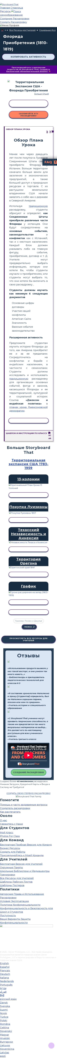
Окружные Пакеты (11, 867)
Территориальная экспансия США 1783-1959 (28, 464)
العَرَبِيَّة (3, 992)
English (4, 963)
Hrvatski (5, 1038)
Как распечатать (10, 811)
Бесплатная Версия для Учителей (21, 864)
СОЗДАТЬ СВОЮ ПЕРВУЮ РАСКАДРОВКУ (28, 793)
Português (6, 984)
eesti (3, 1056)
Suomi (4, 1009)
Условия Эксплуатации (14, 901)
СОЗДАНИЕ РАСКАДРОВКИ (28, 772)
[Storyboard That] (9, 4)
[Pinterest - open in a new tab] (1, 948)
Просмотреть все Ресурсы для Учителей (28, 639)
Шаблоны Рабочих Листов (16, 881)
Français (5, 970)
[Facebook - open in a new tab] (1, 935)
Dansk (4, 1002)
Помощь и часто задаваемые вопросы (23, 804)
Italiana (4, 977)
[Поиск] (16, 11)
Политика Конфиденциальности (20, 904)
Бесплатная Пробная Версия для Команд (26, 844)
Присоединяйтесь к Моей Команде (22, 855)
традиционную (38, 206)
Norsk (3, 1013)
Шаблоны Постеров (12, 885)
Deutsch (5, 974)
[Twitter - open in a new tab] (1, 944)
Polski (3, 1020)
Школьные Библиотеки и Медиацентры (25, 871)
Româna (5, 1024)
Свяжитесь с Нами (11, 824)
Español (5, 967)
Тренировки (7, 874)
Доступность (8, 915)
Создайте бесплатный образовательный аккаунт (28, 70)
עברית (3, 988)
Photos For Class (10, 836)
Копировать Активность (28, 57)
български (6, 1041)
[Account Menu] (9, 25)
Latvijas (4, 1052)
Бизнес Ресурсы (10, 848)
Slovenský (6, 1031)
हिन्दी (2, 995)
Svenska (5, 1006)
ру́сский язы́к (8, 999)
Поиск (28, 627)
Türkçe (4, 1016)
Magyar (4, 1034)
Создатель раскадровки (15, 808)
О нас (3, 820)
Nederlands (7, 981)
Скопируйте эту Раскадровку (28, 115)
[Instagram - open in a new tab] (1, 940)
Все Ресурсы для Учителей (22, 30)
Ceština (4, 1027)
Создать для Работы (12, 851)
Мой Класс (6, 832)
